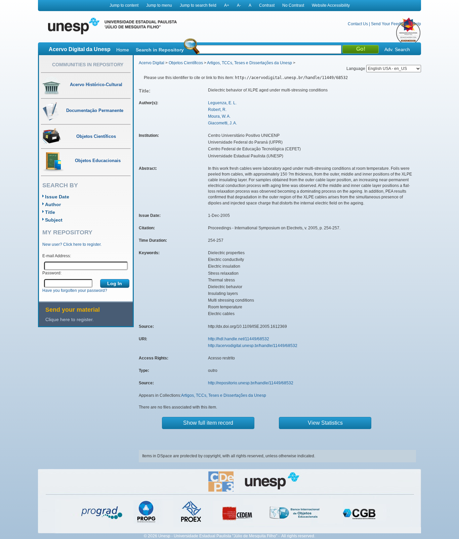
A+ (226, 5)
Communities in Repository (87, 64)
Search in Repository (160, 49)
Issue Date (57, 196)
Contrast (267, 5)
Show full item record (208, 423)
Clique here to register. (69, 319)
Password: (51, 273)
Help (416, 24)
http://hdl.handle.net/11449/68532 (238, 339)
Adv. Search (397, 49)
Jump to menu (159, 5)
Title (50, 212)
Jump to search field (198, 5)
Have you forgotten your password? (74, 290)
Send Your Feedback (390, 24)
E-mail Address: (56, 256)
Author (53, 204)
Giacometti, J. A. (222, 123)
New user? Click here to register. (71, 244)
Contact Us (358, 24)
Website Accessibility (331, 5)
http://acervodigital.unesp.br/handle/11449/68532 (252, 345)
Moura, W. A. (219, 116)
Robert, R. (217, 109)
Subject (53, 220)
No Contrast (293, 5)
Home (122, 49)
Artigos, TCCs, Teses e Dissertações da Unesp (249, 63)
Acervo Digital (151, 63)
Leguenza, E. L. (222, 103)
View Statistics (325, 423)
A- (239, 5)
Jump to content (124, 5)
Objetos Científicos (186, 63)
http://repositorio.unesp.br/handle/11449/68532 (250, 383)
